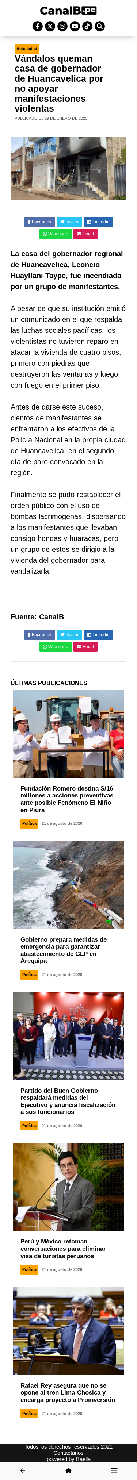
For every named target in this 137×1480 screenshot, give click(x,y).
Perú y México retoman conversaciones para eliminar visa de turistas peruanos (63, 1248)
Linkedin (100, 221)
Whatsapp (57, 234)
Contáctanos (68, 1453)
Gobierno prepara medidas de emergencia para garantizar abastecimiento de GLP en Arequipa (63, 950)
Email (87, 234)
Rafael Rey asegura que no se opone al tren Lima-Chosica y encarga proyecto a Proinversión (67, 1392)
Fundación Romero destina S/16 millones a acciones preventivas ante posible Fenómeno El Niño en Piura (66, 799)
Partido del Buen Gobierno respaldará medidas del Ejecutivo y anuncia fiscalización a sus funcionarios (67, 1101)
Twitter (72, 221)
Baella (83, 1459)
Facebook (41, 221)
